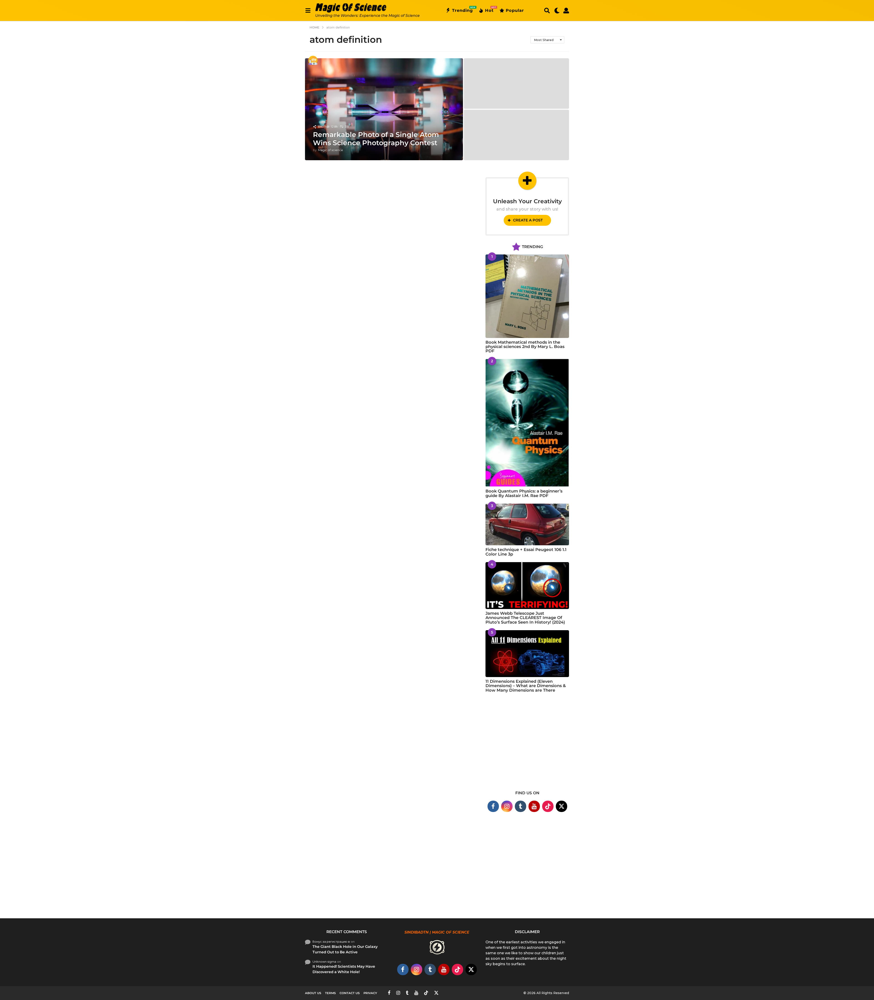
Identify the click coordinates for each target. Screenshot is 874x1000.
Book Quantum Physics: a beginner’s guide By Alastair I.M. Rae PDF (523, 493)
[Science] (313, 60)
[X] (561, 806)
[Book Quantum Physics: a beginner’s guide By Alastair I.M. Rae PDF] (527, 423)
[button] (308, 10)
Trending (462, 9)
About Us (313, 993)
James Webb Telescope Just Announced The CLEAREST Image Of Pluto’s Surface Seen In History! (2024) (525, 618)
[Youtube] (534, 806)
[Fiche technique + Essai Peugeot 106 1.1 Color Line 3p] (527, 524)
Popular (515, 10)
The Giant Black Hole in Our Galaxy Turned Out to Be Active (345, 949)
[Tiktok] (548, 806)
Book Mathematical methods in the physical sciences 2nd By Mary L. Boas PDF (524, 347)
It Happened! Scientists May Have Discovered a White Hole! (344, 969)
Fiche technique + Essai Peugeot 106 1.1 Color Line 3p (526, 551)
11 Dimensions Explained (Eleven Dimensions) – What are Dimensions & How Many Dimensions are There (525, 686)
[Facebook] (493, 806)
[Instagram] (507, 806)
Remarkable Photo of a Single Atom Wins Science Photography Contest (376, 138)
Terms (330, 993)
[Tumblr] (520, 806)
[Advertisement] (527, 744)
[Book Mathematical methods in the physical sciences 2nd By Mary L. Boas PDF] (527, 296)
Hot (489, 9)
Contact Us (350, 993)
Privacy (370, 993)
